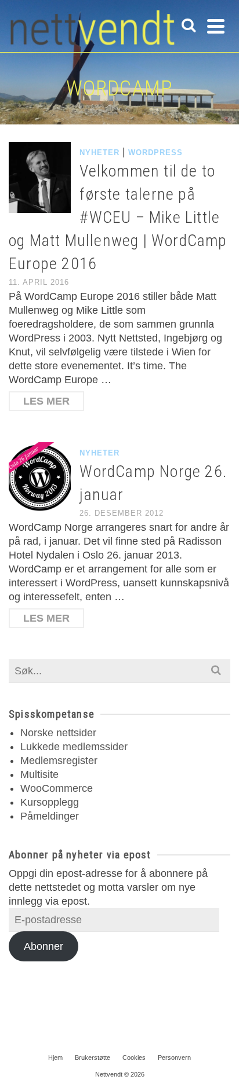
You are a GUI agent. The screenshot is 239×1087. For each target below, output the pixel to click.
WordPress (155, 152)
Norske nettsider (58, 733)
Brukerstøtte (92, 1057)
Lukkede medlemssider (74, 746)
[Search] (188, 26)
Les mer (46, 401)
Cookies (134, 1057)
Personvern (174, 1057)
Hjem (55, 1057)
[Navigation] (215, 26)
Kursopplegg (49, 802)
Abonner (43, 946)
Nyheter (99, 152)
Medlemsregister (58, 760)
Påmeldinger (49, 816)
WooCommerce (56, 788)
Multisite (39, 774)
